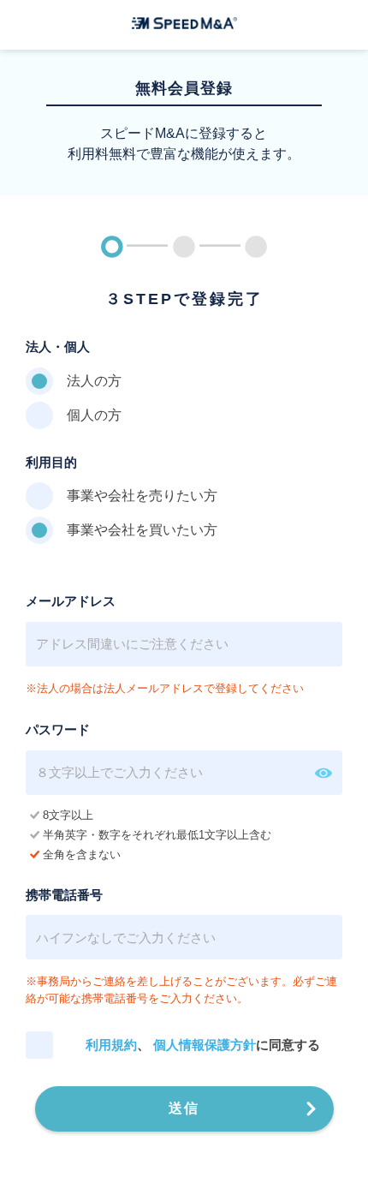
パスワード (58, 729)
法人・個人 (58, 346)
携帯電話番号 (64, 894)
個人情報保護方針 (204, 1044)
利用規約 (111, 1044)
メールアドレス (71, 601)
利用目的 (51, 462)
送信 (184, 1108)
